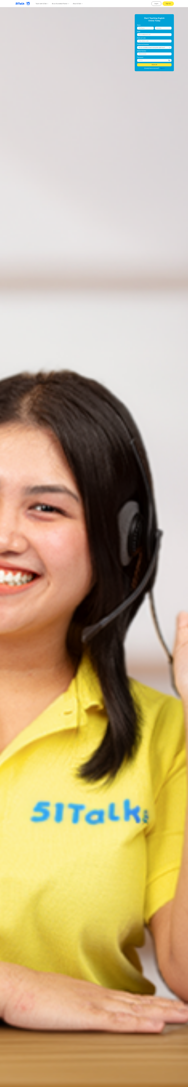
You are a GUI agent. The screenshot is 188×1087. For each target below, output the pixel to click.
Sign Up (168, 3)
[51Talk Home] (23, 3)
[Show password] (169, 60)
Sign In (162, 68)
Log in (156, 3)
